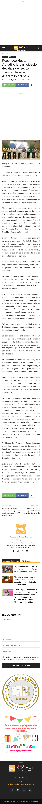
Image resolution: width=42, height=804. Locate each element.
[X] (23, 551)
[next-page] (7, 607)
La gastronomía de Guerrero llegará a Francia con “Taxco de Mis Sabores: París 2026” (25, 569)
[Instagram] (19, 551)
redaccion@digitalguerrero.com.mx (21, 784)
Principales (12, 57)
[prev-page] (3, 607)
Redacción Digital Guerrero (13, 80)
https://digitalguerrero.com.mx (21, 540)
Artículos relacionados (11, 561)
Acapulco (5, 53)
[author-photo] (21, 534)
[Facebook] (14, 551)
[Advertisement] (21, 23)
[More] (31, 85)
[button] (3, 48)
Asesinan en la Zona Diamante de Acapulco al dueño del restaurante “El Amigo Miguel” (11, 512)
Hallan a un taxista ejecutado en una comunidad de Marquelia (31, 511)
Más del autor (26, 561)
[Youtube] (28, 551)
